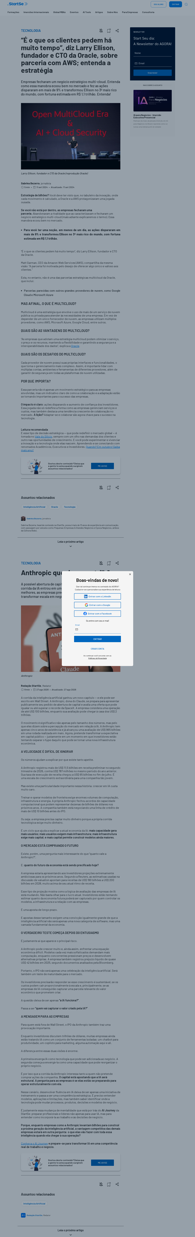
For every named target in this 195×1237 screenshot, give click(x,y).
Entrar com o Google (99, 605)
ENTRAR (98, 639)
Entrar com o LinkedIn (100, 596)
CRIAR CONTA (97, 648)
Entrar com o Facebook (100, 613)
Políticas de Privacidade (97, 658)
